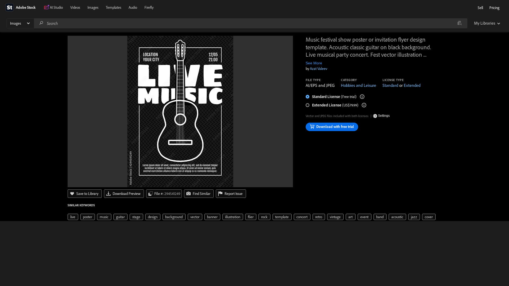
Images (92, 7)
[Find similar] (459, 23)
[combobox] (250, 23)
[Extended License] (363, 105)
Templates (113, 7)
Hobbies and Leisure (358, 85)
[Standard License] (362, 96)
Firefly (148, 7)
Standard (390, 85)
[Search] (41, 23)
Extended (412, 85)
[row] (73, 217)
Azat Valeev (318, 68)
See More (314, 63)
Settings (384, 116)
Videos (75, 7)
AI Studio (56, 7)
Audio (133, 7)
